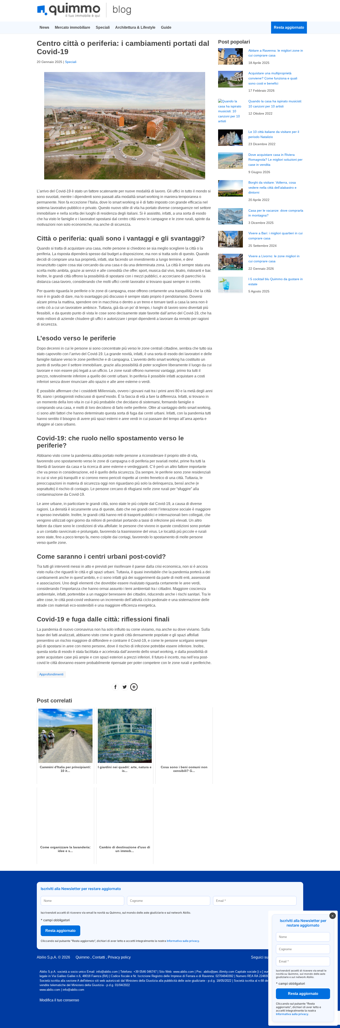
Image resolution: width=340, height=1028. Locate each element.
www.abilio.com (50, 989)
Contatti (98, 957)
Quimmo (83, 957)
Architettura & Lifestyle (135, 27)
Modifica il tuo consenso (59, 1000)
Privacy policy (119, 957)
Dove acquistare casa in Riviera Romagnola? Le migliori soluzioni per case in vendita (275, 159)
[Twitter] (124, 687)
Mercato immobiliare (72, 27)
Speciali (103, 27)
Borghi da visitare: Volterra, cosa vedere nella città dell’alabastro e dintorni (272, 187)
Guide (166, 27)
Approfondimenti (51, 674)
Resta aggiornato (289, 27)
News (44, 27)
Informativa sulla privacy (183, 941)
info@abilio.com (73, 989)
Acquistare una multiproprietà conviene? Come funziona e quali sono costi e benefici (272, 78)
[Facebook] (115, 687)
